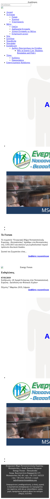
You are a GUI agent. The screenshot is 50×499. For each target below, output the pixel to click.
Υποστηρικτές (18, 22)
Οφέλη (15, 26)
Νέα (8, 36)
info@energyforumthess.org (25, 480)
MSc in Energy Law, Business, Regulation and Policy (30, 51)
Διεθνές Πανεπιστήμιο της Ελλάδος (27, 48)
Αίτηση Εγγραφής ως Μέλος (24, 31)
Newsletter (10, 43)
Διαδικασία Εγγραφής (21, 29)
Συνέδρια (10, 38)
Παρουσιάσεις (18, 60)
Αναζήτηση (32, 2)
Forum (14, 17)
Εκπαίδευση (11, 46)
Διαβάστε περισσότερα (38, 256)
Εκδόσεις (16, 58)
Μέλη (8, 24)
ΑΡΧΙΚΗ (10, 2)
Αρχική (9, 12)
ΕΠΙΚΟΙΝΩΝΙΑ (21, 2)
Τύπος (9, 55)
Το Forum (10, 14)
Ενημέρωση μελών (20, 34)
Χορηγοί (15, 19)
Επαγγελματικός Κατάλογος (18, 62)
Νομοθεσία (11, 41)
